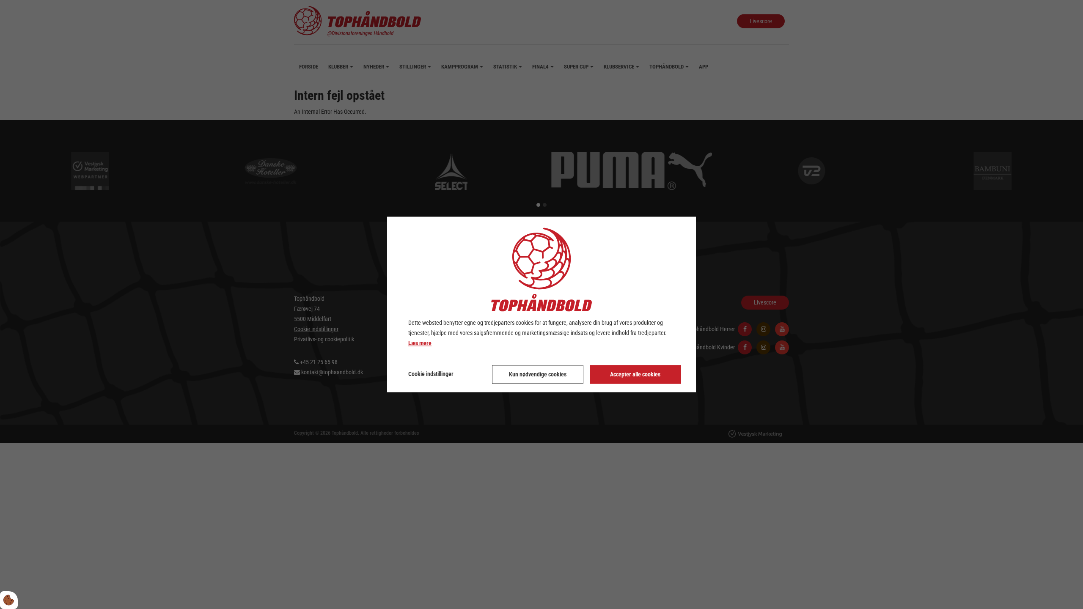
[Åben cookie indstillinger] (9, 600)
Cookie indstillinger (431, 374)
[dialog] (541, 304)
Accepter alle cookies (635, 374)
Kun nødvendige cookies (537, 374)
